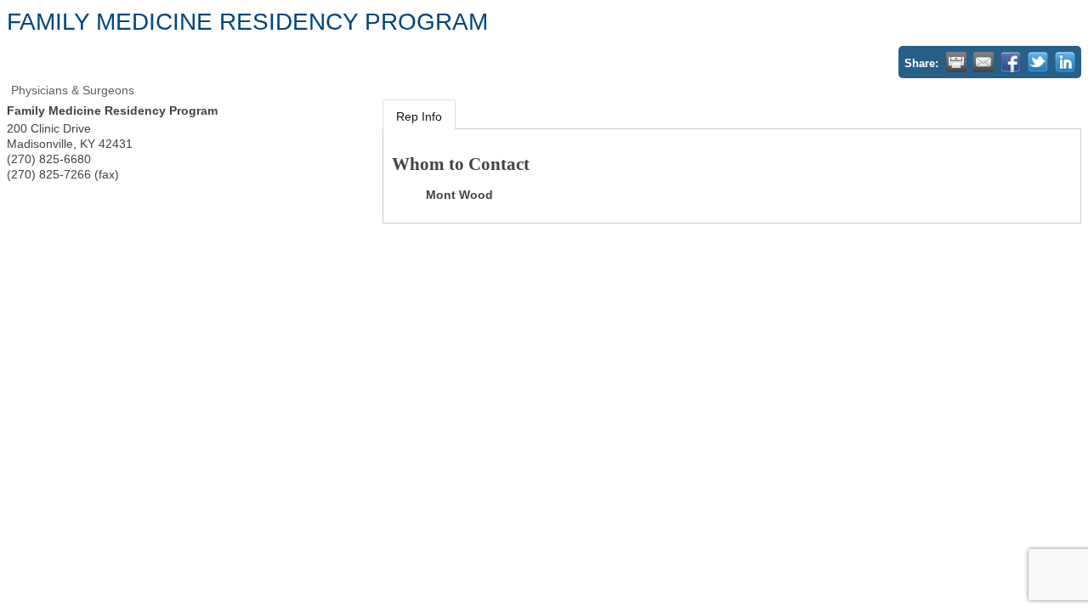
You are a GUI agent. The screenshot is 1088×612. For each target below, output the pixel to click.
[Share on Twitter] (1038, 62)
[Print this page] (956, 62)
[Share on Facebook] (1010, 62)
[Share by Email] (983, 62)
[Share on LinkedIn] (1065, 62)
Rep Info (419, 116)
